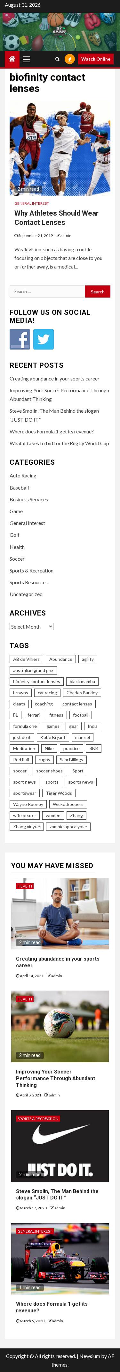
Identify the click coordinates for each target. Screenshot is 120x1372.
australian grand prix (33, 670)
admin (65, 235)
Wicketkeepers (68, 804)
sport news (24, 782)
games (53, 726)
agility (88, 659)
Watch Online (95, 59)
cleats (19, 703)
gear (73, 726)
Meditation (24, 748)
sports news (80, 782)
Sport (78, 770)
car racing (47, 692)
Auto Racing (23, 475)
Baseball (19, 487)
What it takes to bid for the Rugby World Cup (59, 443)
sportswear (24, 793)
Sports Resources (29, 582)
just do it (22, 737)
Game (16, 511)
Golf (15, 535)
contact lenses (77, 703)
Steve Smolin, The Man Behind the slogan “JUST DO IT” (57, 1194)
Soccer (17, 559)
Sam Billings (71, 759)
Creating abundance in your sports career (55, 378)
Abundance (60, 659)
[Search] (57, 59)
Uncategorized (26, 594)
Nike (49, 748)
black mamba (82, 681)
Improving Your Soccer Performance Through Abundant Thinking (55, 1078)
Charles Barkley (82, 692)
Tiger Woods (59, 793)
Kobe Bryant (53, 737)
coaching (44, 703)
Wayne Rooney (28, 804)
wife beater (24, 815)
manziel (82, 737)
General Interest (31, 203)
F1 (15, 715)
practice (71, 748)
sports (52, 782)
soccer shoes (49, 770)
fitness (56, 715)
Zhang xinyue (26, 826)
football (80, 715)
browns (20, 692)
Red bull (21, 759)
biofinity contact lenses (36, 681)
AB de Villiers (26, 659)
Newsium (89, 1356)
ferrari (34, 715)
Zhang (76, 815)
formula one (25, 726)
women (53, 815)
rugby (44, 759)
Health (17, 547)
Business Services (29, 499)
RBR (93, 748)
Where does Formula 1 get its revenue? (52, 431)
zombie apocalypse (68, 826)
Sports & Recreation (31, 570)
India (93, 726)
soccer (20, 770)
